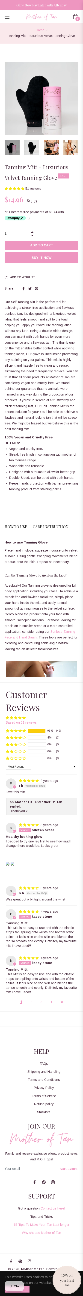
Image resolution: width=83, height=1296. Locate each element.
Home (40, 30)
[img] (29, 781)
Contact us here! (53, 1208)
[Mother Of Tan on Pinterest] (44, 1182)
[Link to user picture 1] (7, 864)
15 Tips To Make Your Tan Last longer (41, 1224)
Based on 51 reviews (21, 722)
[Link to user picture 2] (12, 864)
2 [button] (31, 1002)
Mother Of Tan (32, 1269)
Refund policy (44, 1104)
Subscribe (69, 1169)
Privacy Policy (44, 1088)
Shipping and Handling (43, 1071)
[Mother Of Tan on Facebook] (34, 1182)
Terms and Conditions (44, 1079)
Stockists (43, 1112)
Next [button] (75, 147)
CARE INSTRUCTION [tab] (50, 526)
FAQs (44, 1063)
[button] (15, 188)
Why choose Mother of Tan (41, 1233)
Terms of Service (44, 1096)
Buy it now (41, 257)
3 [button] (41, 1002)
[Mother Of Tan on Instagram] (53, 1182)
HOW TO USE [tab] (16, 526)
